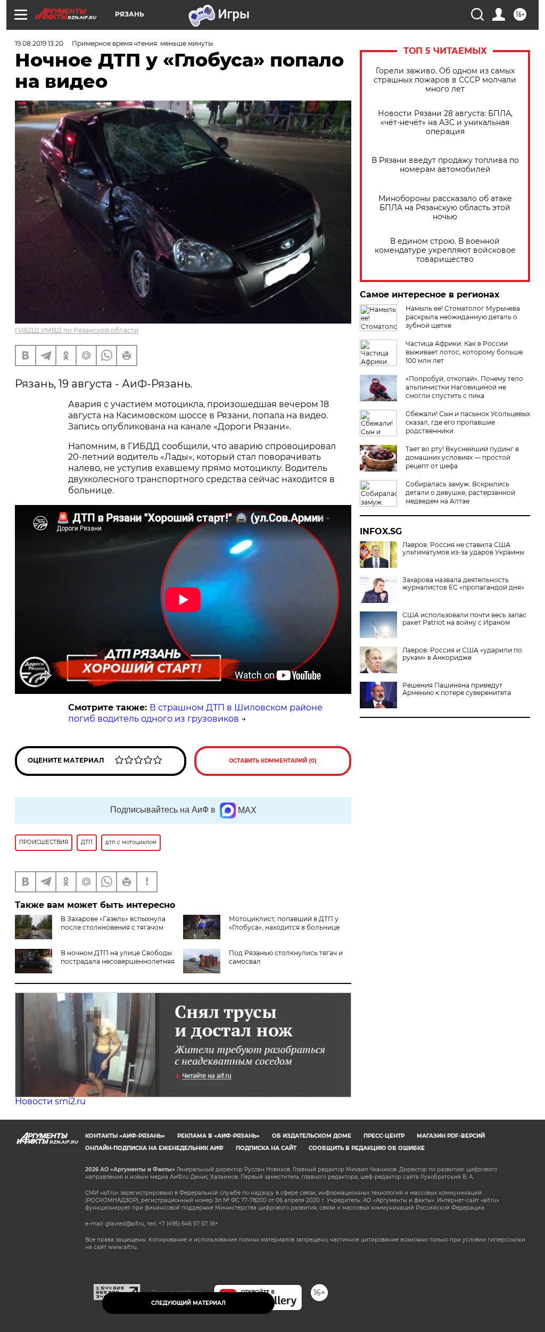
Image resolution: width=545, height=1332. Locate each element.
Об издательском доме (311, 1135)
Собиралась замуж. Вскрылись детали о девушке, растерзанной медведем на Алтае (460, 492)
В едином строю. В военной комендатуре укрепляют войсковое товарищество (445, 250)
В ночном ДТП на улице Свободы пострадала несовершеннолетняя (118, 957)
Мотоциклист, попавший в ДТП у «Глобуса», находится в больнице (284, 923)
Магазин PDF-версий (451, 1135)
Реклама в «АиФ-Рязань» (218, 1135)
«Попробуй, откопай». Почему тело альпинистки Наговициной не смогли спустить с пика (464, 387)
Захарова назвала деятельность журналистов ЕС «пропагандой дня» (463, 583)
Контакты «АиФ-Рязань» (125, 1135)
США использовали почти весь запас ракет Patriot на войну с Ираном (464, 618)
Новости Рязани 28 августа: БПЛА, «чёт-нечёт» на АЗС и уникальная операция (445, 122)
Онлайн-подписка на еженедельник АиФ (154, 1148)
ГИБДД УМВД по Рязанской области (76, 330)
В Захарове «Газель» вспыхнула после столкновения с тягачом (113, 923)
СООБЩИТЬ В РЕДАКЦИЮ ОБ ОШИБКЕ (367, 1148)
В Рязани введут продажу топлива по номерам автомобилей (445, 165)
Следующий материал (188, 1303)
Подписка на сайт (266, 1148)
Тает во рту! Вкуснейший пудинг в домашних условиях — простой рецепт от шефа (462, 457)
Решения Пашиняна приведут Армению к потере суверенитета (456, 689)
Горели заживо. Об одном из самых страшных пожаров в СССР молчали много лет (445, 80)
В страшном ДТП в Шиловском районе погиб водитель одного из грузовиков (195, 713)
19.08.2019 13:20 (39, 43)
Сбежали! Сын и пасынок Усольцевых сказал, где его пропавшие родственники (468, 422)
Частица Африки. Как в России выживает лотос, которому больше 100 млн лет (464, 352)
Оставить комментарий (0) (273, 760)
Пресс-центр (384, 1135)
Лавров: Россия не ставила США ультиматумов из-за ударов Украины (463, 548)
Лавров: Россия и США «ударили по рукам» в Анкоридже (462, 654)
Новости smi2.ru (50, 1101)
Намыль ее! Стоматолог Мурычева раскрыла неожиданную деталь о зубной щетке (463, 316)
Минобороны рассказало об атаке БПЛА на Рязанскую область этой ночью (445, 207)
